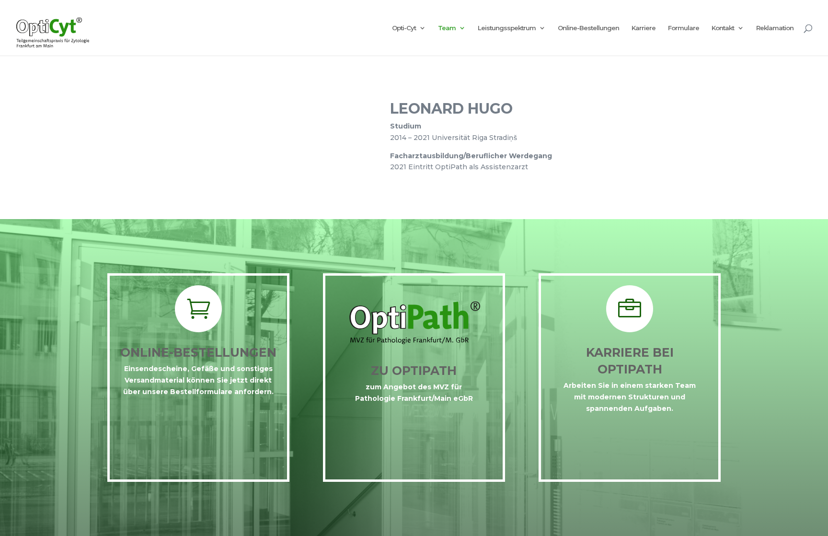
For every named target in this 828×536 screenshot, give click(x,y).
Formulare (683, 28)
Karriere (644, 28)
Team (447, 28)
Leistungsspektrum (507, 28)
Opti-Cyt (404, 28)
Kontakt (723, 28)
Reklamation (775, 28)
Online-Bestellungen (588, 28)
